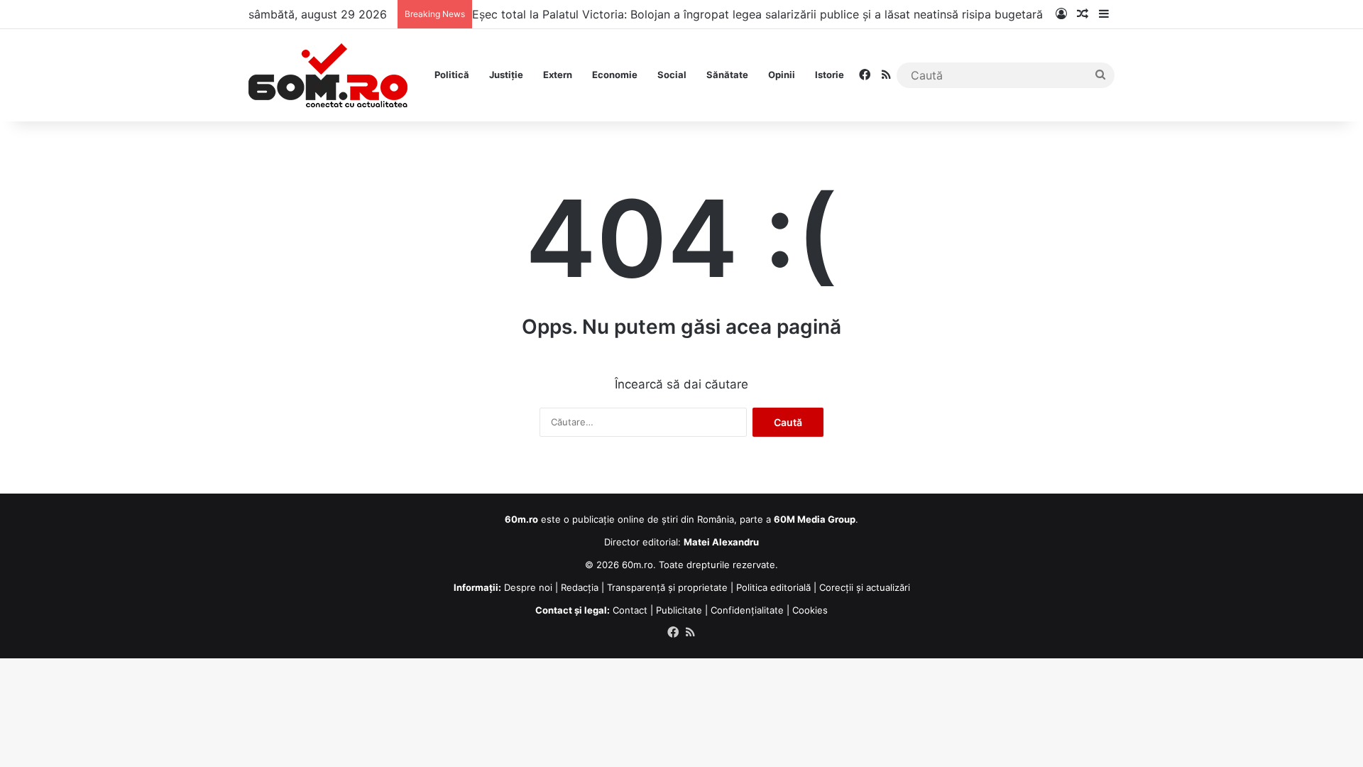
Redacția (579, 587)
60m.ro (637, 564)
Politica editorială (773, 587)
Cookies (810, 610)
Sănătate (727, 74)
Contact (630, 610)
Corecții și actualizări (864, 587)
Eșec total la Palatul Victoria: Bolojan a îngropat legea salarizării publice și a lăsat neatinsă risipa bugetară (757, 14)
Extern (557, 74)
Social (671, 74)
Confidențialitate (747, 610)
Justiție (506, 74)
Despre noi (528, 587)
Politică (451, 74)
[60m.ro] (327, 75)
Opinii (781, 74)
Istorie (829, 74)
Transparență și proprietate (667, 587)
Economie (614, 74)
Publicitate (679, 610)
